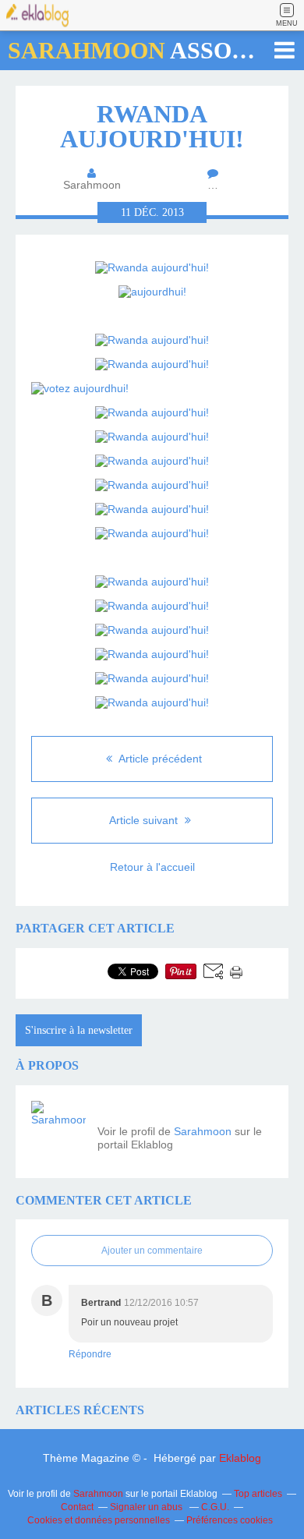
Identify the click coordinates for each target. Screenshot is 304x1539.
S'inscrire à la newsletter (79, 1030)
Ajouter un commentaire (152, 1250)
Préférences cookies (229, 1520)
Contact (77, 1507)
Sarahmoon (203, 1131)
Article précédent (159, 758)
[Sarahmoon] (58, 1128)
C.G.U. (215, 1507)
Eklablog (240, 1458)
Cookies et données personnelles (98, 1520)
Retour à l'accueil (152, 867)
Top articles (258, 1493)
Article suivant (145, 820)
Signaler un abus (147, 1507)
